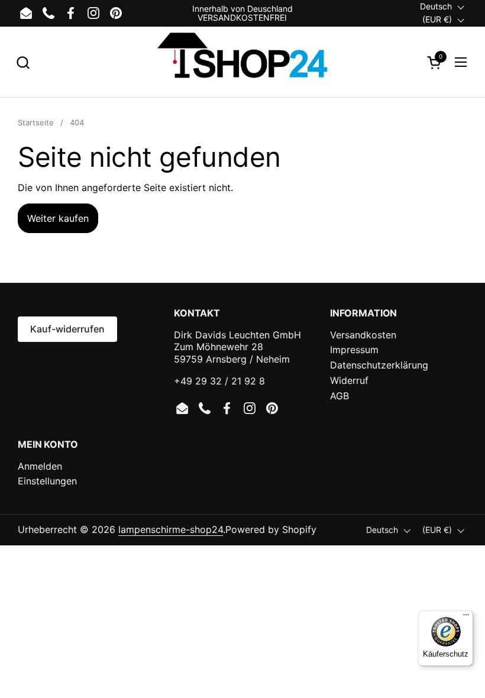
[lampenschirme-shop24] (242, 62)
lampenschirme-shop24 (170, 529)
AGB (339, 396)
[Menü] (466, 617)
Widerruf (349, 380)
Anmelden (40, 466)
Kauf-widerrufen (67, 329)
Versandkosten (363, 335)
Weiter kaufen (58, 218)
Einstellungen (47, 481)
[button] (22, 62)
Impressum (354, 350)
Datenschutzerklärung (379, 365)
